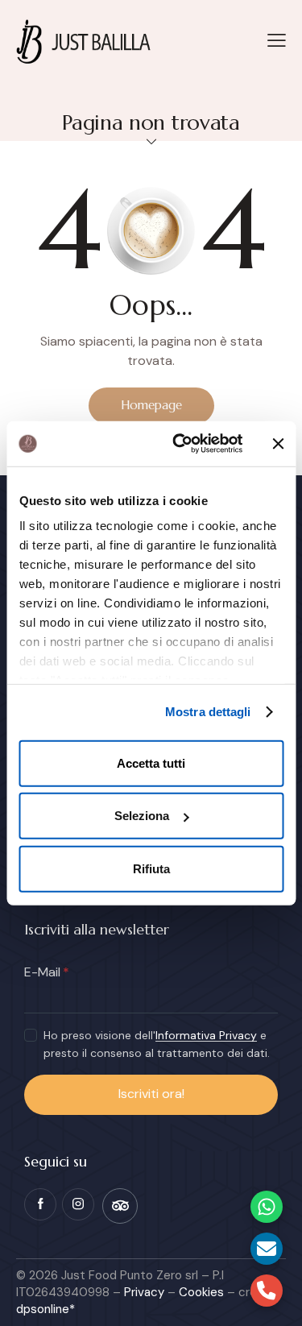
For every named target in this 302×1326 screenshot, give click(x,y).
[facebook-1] (40, 1204)
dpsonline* (45, 1309)
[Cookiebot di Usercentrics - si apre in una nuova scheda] (180, 443)
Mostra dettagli (208, 712)
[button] (276, 40)
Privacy (144, 1292)
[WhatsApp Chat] (266, 1207)
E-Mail (42, 971)
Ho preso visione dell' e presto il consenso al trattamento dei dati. (156, 1044)
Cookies (201, 1292)
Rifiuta (151, 868)
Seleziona (141, 816)
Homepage (151, 404)
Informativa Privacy (206, 1036)
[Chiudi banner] (277, 444)
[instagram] (78, 1204)
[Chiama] (266, 1290)
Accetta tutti (151, 762)
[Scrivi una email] (266, 1249)
